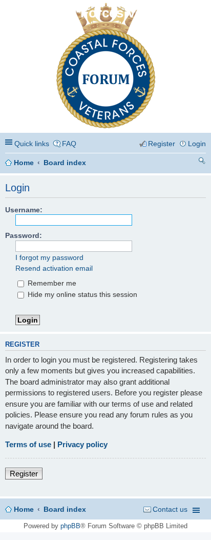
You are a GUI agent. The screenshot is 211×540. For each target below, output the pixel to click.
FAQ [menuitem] (69, 143)
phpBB (70, 526)
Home (24, 162)
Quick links (31, 143)
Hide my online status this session (81, 294)
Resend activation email (54, 268)
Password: (23, 235)
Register (24, 473)
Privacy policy (82, 444)
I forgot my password (49, 257)
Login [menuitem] (197, 143)
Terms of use (28, 444)
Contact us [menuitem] (170, 509)
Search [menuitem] (202, 162)
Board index (65, 162)
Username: (24, 210)
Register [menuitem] (161, 143)
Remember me (51, 283)
